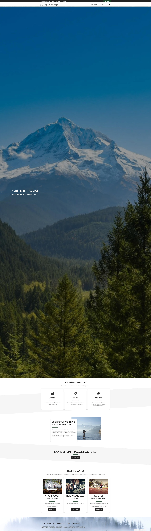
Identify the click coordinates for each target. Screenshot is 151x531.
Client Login (107, 1)
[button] (94, 4)
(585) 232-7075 (65, 1)
